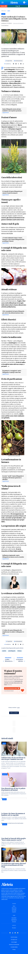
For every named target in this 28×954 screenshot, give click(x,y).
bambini (4, 799)
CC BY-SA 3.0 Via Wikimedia (14, 455)
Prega (17, 6)
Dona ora (3, 6)
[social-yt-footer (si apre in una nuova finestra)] (10, 933)
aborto (4, 743)
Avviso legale (14, 942)
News (14, 906)
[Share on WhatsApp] (23, 63)
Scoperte (14, 911)
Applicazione (14, 919)
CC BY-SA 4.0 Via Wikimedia (14, 173)
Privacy (14, 949)
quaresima (5, 774)
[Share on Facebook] (13, 63)
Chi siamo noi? (14, 939)
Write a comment (14, 712)
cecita (4, 849)
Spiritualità (14, 910)
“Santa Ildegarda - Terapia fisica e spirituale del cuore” (13, 624)
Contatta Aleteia (14, 947)
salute (8, 10)
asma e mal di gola (7, 233)
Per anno (14, 927)
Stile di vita (3, 10)
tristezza (19, 651)
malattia (4, 651)
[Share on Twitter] (18, 63)
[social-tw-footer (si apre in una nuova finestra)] (15, 933)
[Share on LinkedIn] (16, 63)
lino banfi (5, 824)
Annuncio (14, 921)
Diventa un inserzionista (14, 944)
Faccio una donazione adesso (11, 688)
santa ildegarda (11, 651)
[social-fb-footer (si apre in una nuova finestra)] (12, 933)
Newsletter (14, 918)
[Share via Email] (20, 63)
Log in (18, 707)
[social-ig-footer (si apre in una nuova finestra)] (17, 933)
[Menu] (5, 2)
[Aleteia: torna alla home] (14, 2)
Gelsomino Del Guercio (18, 23)
